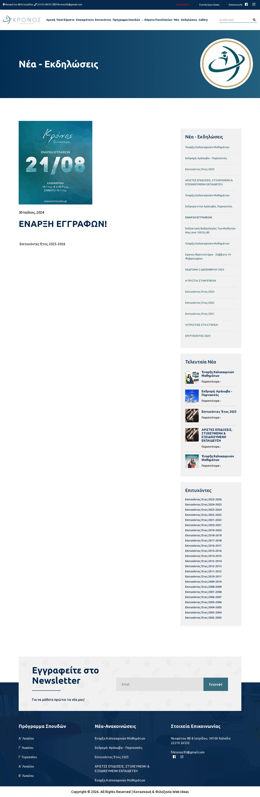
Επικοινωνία (235, 4)
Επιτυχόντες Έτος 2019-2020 (203, 530)
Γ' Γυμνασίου (28, 757)
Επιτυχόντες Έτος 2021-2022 (203, 519)
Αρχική (50, 19)
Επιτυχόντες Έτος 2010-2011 (203, 576)
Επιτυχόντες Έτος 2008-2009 (203, 586)
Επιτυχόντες (103, 19)
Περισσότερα (211, 381)
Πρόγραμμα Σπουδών (126, 19)
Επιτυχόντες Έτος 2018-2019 (203, 535)
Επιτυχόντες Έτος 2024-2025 (203, 504)
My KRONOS (183, 4)
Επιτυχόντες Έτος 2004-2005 (203, 607)
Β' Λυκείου (26, 775)
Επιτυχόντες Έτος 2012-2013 (203, 566)
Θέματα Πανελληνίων (158, 19)
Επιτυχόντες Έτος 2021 (199, 313)
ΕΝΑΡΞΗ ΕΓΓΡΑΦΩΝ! (198, 217)
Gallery (203, 19)
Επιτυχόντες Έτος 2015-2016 (203, 550)
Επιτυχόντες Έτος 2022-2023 (203, 514)
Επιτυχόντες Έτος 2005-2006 (203, 602)
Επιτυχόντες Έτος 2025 (199, 169)
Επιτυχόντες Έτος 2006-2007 (203, 597)
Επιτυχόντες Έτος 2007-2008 (203, 591)
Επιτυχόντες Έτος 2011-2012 (203, 571)
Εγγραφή (215, 684)
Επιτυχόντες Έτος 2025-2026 (42, 244)
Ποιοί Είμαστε (66, 19)
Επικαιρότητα (85, 19)
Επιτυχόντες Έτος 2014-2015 (203, 555)
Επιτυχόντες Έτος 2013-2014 (203, 561)
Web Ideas (180, 792)
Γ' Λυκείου (26, 747)
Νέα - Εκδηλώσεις (185, 19)
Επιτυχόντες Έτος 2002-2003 (203, 617)
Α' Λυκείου (26, 738)
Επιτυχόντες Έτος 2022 (199, 302)
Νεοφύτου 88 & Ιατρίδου (19, 4)
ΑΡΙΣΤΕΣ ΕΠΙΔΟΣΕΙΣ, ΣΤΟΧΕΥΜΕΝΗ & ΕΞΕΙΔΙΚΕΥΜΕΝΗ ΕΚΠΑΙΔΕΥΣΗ (209, 182)
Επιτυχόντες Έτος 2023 (199, 291)
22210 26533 (44, 4)
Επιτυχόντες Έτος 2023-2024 (203, 509)
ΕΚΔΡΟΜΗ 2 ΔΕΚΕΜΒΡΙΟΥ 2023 (204, 269)
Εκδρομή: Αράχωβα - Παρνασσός (206, 158)
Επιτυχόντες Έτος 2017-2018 (203, 540)
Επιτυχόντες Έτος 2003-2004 (203, 612)
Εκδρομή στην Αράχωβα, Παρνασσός (208, 206)
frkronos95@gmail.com (69, 4)
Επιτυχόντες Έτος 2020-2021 (203, 525)
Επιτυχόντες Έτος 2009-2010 (203, 581)
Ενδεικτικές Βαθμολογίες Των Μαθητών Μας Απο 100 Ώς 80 (210, 230)
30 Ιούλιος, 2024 (31, 212)
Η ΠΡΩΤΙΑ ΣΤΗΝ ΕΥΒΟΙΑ (200, 280)
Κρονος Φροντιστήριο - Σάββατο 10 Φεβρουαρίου (208, 256)
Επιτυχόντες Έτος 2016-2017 (203, 545)
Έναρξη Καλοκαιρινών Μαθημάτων (207, 147)
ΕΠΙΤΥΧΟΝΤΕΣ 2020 (197, 335)
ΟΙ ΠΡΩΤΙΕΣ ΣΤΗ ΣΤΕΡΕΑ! (201, 324)
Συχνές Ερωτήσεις (209, 4)
